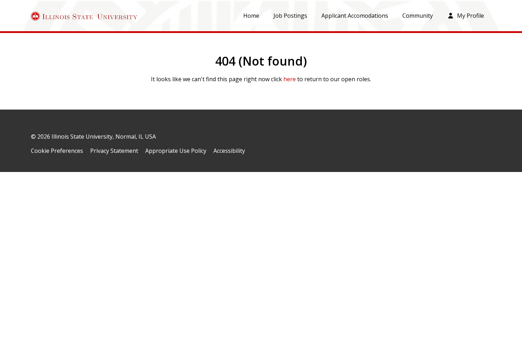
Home (251, 16)
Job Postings (290, 16)
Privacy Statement (114, 151)
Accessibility (229, 151)
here (289, 79)
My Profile (470, 16)
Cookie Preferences (57, 151)
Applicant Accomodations (354, 16)
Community (417, 16)
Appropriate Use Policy (175, 151)
